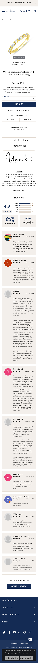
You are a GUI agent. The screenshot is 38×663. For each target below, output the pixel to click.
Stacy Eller (17, 291)
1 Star (16, 211)
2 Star (16, 209)
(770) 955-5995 (19, 64)
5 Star (16, 203)
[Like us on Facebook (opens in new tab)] (9, 632)
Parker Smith (17, 474)
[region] (19, 43)
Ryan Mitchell (18, 369)
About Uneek (19, 146)
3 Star (16, 207)
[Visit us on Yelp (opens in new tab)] (19, 632)
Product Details (19, 140)
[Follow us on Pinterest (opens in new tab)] (29, 632)
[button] (29, 11)
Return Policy (14, 643)
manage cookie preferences (20, 653)
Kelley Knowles (18, 234)
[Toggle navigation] (3, 11)
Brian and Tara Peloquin (21, 536)
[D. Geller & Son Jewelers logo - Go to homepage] (10, 10)
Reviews (19, 198)
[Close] (35, 3)
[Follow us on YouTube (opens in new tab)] (14, 632)
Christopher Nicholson (21, 497)
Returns (27, 120)
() (32, 203)
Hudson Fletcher (19, 559)
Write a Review (19, 586)
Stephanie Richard (19, 260)
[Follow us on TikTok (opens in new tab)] (4, 632)
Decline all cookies (12, 658)
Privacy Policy (24, 643)
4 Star (16, 205)
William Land (17, 514)
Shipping (10, 120)
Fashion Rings (8, 19)
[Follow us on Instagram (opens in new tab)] (24, 632)
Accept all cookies (26, 658)
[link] (21, 11)
